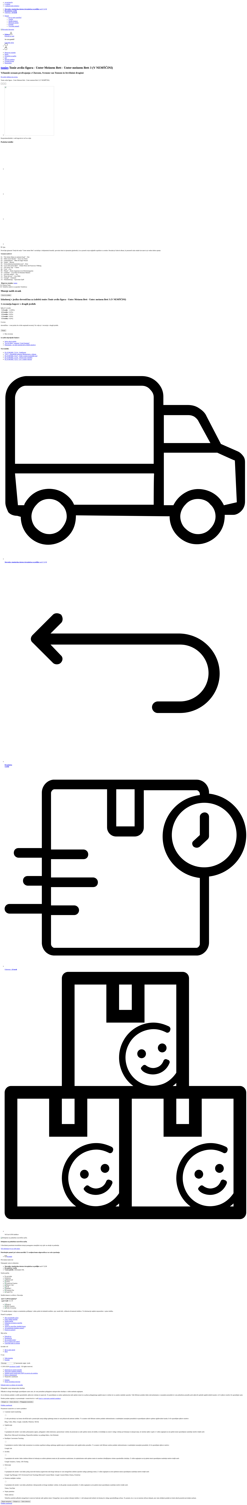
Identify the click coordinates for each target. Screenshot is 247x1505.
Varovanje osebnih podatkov (13, 1371)
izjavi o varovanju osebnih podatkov (50, 1398)
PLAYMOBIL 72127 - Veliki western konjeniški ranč (21, 356)
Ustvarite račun (9, 42)
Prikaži (3, 330)
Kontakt (10, 24)
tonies (4, 67)
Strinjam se (5, 1402)
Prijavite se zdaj (9, 36)
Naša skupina (9, 1358)
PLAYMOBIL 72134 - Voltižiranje (15, 352)
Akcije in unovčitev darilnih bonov (15, 1326)
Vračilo (10, 19)
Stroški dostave (13, 21)
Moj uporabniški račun (11, 1318)
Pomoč (7, 16)
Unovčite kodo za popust (12, 1343)
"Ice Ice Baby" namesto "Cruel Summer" (17, 343)
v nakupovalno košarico (12, 6)
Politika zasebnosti (6, 1405)
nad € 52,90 (26, 9)
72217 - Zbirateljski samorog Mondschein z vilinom (20, 354)
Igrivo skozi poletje (10, 341)
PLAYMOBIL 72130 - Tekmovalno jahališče (18, 357)
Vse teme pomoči (13, 26)
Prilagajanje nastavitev (26, 1402)
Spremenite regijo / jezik (22, 1363)
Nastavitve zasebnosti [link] (11, 1377)
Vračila (7, 1324)
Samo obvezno (14, 1402)
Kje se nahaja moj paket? (12, 1341)
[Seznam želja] (6, 46)
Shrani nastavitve (6, 1501)
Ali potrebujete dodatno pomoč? (14, 1328)
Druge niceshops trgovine (12, 1382)
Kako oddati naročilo (11, 1319)
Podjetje (7, 1380)
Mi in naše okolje (10, 1350)
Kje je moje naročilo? (15, 17)
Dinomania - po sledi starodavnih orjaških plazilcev (20, 345)
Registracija (8, 1338)
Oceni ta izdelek (6, 295)
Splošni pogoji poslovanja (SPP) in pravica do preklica (21, 1373)
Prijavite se (8, 1336)
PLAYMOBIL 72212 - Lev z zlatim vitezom (18, 359)
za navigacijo (9, 2)
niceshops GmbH (14, 1366)
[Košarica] (125, 48)
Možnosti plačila (13, 23)
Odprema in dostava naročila (13, 1323)
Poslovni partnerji (10, 1330)
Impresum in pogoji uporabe (13, 1370)
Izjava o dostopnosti (11, 1375)
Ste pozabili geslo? (10, 1340)
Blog (6, 1351)
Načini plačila (9, 1321)
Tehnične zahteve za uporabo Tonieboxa (14, 287)
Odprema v (11, 12)
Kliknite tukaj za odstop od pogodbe (12, 1385)
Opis (3, 247)
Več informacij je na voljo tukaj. (10, 1248)
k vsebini (7, 4)
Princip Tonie (6, 285)
